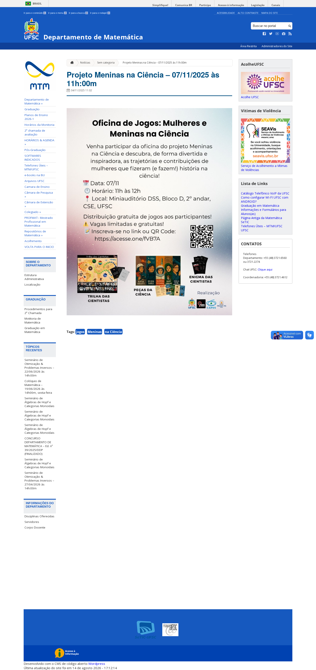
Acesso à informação (231, 5)
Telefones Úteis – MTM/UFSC (36, 167)
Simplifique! (160, 5)
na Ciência (113, 332)
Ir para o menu (57, 13)
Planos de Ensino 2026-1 (36, 117)
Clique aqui (265, 269)
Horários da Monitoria (39, 125)
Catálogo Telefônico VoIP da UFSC (265, 193)
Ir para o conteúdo (34, 13)
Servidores (32, 522)
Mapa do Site (269, 12)
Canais (276, 5)
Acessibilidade (226, 12)
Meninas (94, 332)
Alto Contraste (248, 12)
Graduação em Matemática (35, 330)
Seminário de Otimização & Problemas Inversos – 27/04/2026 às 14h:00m (39, 480)
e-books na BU (35, 175)
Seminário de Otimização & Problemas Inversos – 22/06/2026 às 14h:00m (39, 367)
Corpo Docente (35, 527)
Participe (205, 5)
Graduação (32, 109)
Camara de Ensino (37, 187)
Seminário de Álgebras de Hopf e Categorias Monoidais (39, 402)
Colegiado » (33, 212)
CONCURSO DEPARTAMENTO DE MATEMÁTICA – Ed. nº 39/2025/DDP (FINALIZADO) (39, 446)
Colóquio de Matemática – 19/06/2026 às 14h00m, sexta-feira (38, 387)
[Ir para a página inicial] (71, 62)
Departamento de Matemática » (37, 101)
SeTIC (245, 222)
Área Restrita (248, 46)
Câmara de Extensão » (39, 204)
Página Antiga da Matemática (261, 218)
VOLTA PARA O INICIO (39, 247)
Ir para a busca (78, 13)
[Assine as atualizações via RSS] (290, 34)
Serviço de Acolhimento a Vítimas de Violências (264, 168)
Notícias (85, 62)
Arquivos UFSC (34, 181)
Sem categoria (106, 62)
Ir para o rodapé (99, 13)
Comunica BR (183, 5)
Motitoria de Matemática (33, 320)
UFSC (245, 230)
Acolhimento (33, 241)
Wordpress (96, 663)
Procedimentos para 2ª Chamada (38, 311)
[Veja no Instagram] (283, 34)
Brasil (37, 3)
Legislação (257, 5)
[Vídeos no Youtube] (277, 34)
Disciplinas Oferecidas (39, 516)
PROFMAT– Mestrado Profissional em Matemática (39, 221)
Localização (32, 284)
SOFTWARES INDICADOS (33, 158)
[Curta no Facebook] (264, 34)
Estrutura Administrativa (34, 277)
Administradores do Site (277, 46)
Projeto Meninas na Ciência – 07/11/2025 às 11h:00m (155, 62)
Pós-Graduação (35, 150)
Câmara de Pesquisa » (39, 194)
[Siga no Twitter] (271, 34)
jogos (80, 332)
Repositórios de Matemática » (35, 233)
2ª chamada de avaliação (35, 132)
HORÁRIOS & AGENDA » (39, 142)
